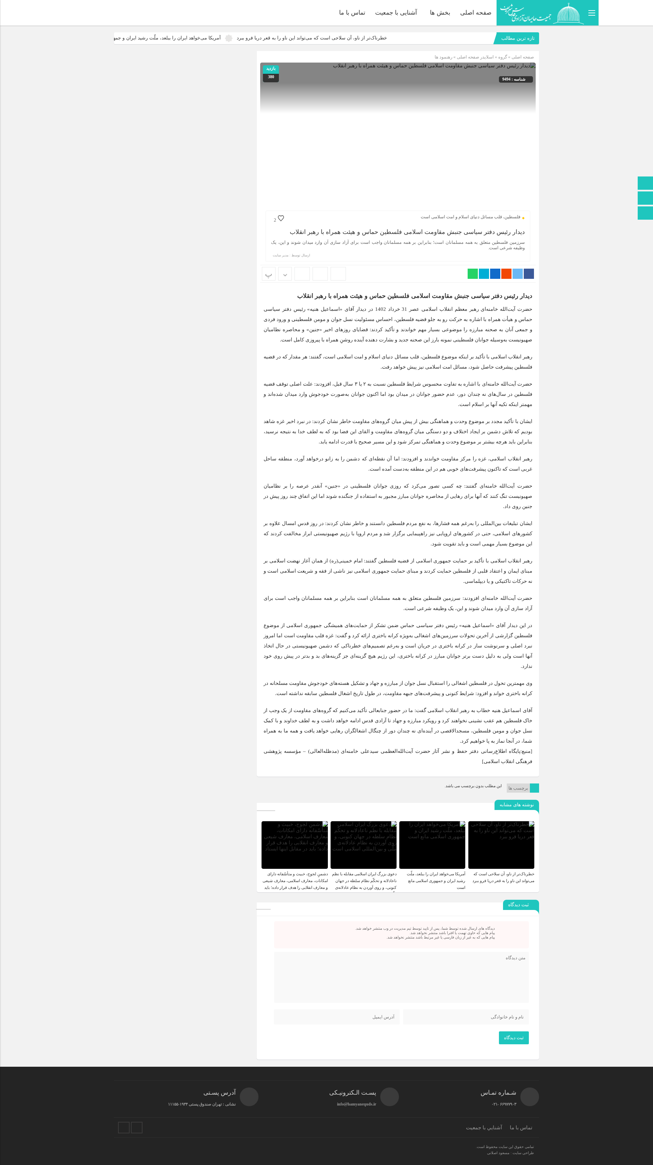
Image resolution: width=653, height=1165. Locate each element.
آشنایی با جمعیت (396, 12)
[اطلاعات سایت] (645, 213)
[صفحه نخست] (645, 183)
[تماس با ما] (645, 198)
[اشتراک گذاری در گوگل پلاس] (506, 274)
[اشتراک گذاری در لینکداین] (495, 274)
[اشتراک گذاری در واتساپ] (473, 274)
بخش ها (440, 12)
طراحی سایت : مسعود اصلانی (510, 1153)
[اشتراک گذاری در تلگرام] (484, 274)
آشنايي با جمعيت (484, 1127)
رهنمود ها (443, 57)
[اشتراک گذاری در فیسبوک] (529, 274)
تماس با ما (352, 12)
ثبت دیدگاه (514, 1037)
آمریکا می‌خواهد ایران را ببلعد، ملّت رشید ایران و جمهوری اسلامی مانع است (186, 37)
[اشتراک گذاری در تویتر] (518, 274)
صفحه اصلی (475, 12)
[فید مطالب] (137, 1127)
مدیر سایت (280, 255)
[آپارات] (124, 1127)
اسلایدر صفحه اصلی (475, 57)
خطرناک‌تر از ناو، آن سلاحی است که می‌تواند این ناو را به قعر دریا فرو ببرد (354, 37)
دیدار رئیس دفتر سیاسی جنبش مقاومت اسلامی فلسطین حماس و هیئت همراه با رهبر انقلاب (407, 232)
